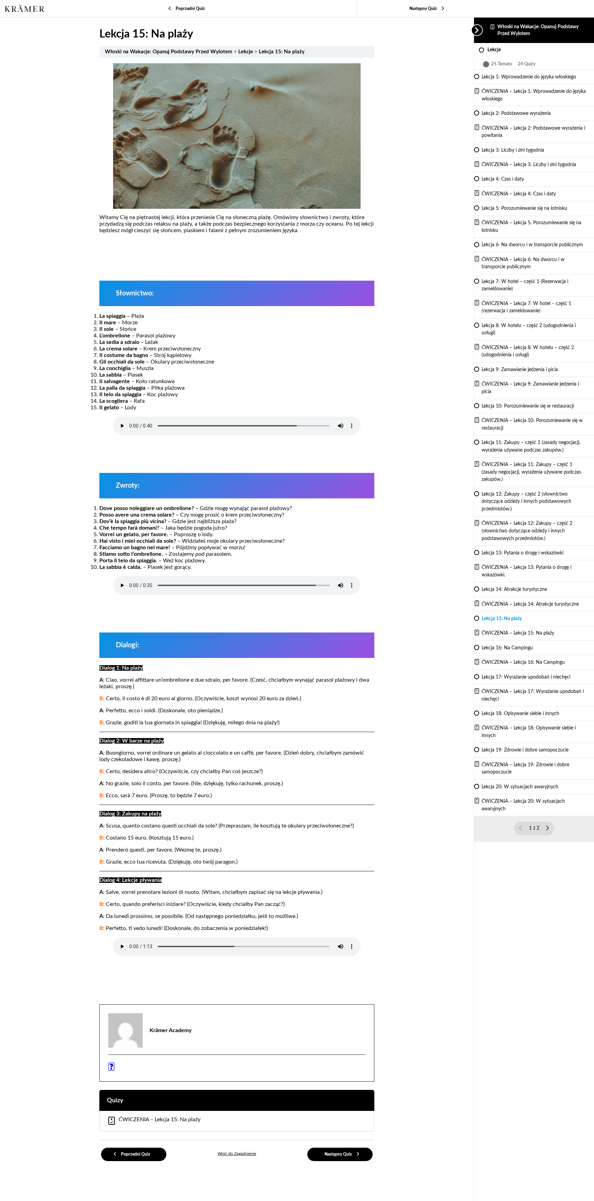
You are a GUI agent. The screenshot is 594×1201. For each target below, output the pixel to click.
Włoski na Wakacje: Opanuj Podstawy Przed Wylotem (169, 51)
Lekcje (246, 51)
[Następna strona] (547, 828)
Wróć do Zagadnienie (237, 1153)
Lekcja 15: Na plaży (282, 51)
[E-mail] (111, 1069)
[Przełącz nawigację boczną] (476, 30)
